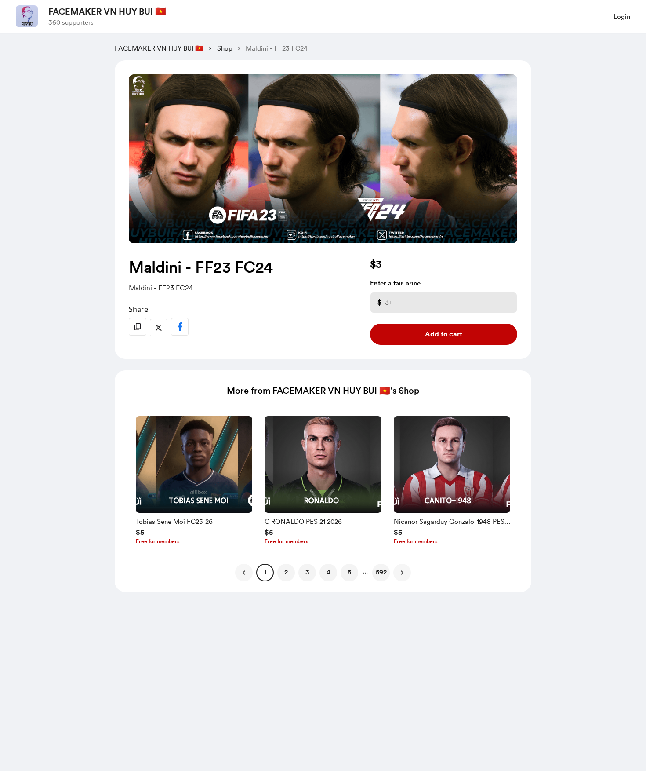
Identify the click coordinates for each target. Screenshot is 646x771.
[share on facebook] (180, 327)
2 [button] (286, 572)
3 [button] (307, 572)
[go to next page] (402, 572)
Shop (224, 48)
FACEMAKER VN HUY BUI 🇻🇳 (107, 11)
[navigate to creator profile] (27, 16)
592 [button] (381, 572)
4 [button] (328, 572)
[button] (194, 482)
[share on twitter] (158, 327)
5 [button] (349, 572)
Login (621, 17)
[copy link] (137, 327)
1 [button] (265, 572)
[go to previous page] (244, 572)
